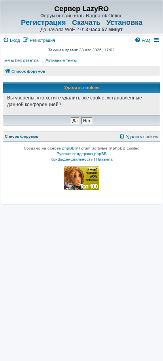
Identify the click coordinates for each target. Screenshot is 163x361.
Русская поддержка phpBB (82, 154)
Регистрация (43, 22)
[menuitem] (11, 40)
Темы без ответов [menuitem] (21, 60)
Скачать (86, 22)
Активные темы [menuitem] (61, 60)
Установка (124, 22)
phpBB (68, 148)
